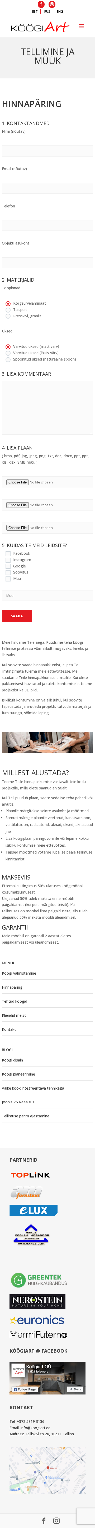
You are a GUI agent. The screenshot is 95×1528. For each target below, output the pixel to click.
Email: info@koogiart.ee (30, 1427)
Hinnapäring (12, 987)
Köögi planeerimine (18, 1074)
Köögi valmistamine (19, 973)
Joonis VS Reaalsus (18, 1101)
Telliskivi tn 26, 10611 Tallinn (49, 1433)
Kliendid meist (14, 1015)
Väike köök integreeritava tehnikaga (33, 1088)
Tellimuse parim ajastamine (25, 1115)
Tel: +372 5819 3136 (27, 1421)
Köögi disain (12, 1060)
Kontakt (9, 1029)
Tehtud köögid (14, 1001)
